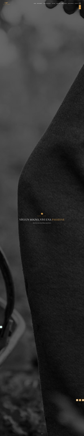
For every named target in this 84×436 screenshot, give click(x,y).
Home (35, 3)
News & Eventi (64, 3)
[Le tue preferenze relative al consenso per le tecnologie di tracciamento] (1, 327)
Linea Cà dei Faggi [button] (47, 3)
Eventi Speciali (71, 3)
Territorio (58, 3)
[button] (80, 3)
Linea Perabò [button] (39, 3)
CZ (79, 8)
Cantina (53, 3)
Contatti (76, 3)
